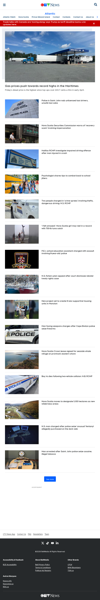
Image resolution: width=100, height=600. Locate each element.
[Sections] (4, 4)
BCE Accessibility (10, 565)
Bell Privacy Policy (42, 565)
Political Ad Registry (43, 570)
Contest (56, 17)
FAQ (29, 534)
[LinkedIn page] (57, 542)
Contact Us (78, 17)
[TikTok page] (47, 542)
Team (47, 534)
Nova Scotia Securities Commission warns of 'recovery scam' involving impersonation (68, 126)
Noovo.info (7, 581)
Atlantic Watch (9, 17)
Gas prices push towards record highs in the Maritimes (42, 86)
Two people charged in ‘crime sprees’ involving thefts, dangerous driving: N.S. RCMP (67, 202)
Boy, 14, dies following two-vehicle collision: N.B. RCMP (67, 376)
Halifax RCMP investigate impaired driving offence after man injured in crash (66, 151)
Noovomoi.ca (8, 584)
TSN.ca (71, 570)
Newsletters (38, 534)
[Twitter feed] (42, 542)
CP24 (70, 565)
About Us (90, 17)
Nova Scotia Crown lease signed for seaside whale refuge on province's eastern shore (66, 352)
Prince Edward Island (41, 17)
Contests (66, 17)
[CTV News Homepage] (50, 4)
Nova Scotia (23, 17)
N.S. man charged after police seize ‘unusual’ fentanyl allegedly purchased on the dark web (68, 427)
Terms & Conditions (43, 567)
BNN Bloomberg (74, 567)
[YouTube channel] (52, 542)
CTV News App (9, 534)
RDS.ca (6, 587)
